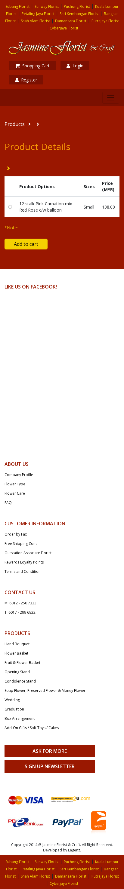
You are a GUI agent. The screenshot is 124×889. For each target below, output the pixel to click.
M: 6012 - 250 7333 (20, 603)
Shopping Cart (36, 66)
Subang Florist (17, 6)
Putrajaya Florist (105, 20)
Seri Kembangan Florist (79, 13)
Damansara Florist (70, 20)
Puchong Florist (77, 6)
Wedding (12, 699)
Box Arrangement (20, 718)
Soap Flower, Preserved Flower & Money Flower (45, 690)
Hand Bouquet (17, 643)
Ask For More (50, 751)
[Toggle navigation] (110, 98)
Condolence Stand (20, 681)
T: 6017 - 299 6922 (20, 612)
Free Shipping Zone (21, 543)
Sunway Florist (47, 6)
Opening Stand (17, 671)
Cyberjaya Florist (64, 28)
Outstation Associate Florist (28, 552)
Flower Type (15, 484)
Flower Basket (16, 653)
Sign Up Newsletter (50, 766)
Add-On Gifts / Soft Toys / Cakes (32, 727)
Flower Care (15, 493)
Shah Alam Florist (35, 20)
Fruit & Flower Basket (22, 662)
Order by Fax (16, 534)
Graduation (14, 709)
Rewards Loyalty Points (24, 562)
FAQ (8, 502)
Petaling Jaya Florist (38, 13)
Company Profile (19, 474)
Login (78, 66)
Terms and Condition (23, 571)
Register (29, 80)
